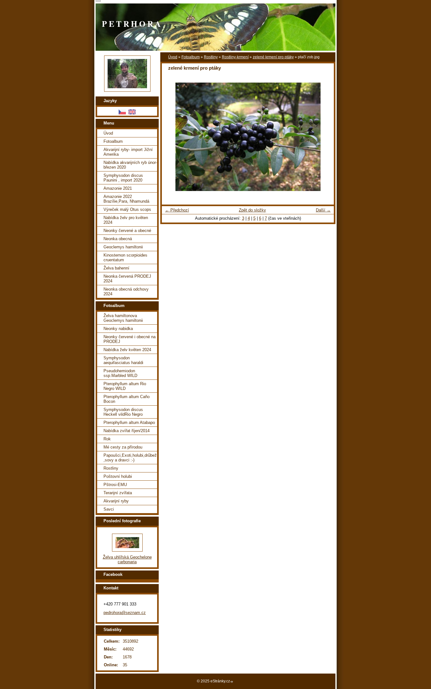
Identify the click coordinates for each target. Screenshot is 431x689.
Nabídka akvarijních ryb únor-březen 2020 (130, 165)
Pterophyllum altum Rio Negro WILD (124, 386)
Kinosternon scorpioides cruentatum (125, 257)
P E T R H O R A (131, 24)
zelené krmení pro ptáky (273, 57)
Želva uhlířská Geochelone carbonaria (127, 559)
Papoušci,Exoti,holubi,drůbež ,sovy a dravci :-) (130, 457)
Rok (107, 439)
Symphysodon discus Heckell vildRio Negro (123, 412)
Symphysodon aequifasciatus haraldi (123, 360)
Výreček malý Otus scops (127, 209)
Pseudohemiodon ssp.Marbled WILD (120, 373)
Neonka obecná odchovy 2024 (126, 291)
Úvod (172, 57)
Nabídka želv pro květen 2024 (125, 220)
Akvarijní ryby (116, 501)
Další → (323, 210)
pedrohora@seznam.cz (124, 612)
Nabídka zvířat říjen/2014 (126, 430)
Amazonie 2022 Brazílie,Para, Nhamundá (126, 199)
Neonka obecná (117, 238)
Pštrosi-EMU (115, 484)
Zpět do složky (252, 210)
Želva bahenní (116, 268)
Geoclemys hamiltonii (123, 247)
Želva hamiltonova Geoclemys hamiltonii (123, 318)
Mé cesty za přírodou (122, 447)
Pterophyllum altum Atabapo (129, 422)
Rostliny (211, 57)
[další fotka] (323, 137)
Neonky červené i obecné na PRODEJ (129, 339)
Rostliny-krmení (235, 57)
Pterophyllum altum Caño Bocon (126, 399)
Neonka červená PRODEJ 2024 (127, 278)
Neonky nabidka (118, 328)
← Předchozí (177, 210)
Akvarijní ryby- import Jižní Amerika (128, 152)
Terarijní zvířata (117, 492)
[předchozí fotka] (172, 137)
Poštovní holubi (117, 476)
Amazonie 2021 (117, 188)
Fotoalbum (190, 57)
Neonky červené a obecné (127, 230)
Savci (108, 509)
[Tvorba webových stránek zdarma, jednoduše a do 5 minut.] (232, 681)
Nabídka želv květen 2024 (127, 349)
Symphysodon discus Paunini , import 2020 (123, 177)
